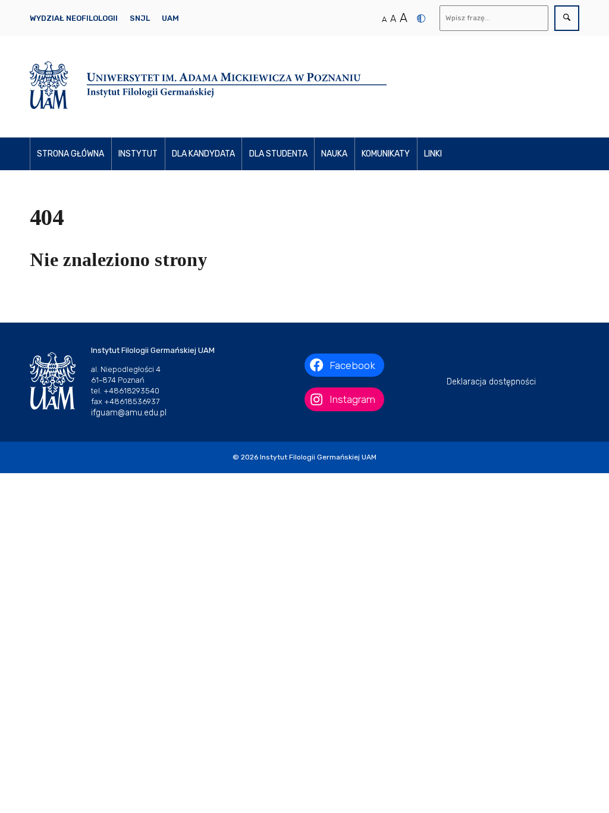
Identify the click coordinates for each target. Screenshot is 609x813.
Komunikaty (386, 154)
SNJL (140, 18)
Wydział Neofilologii (74, 18)
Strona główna (70, 154)
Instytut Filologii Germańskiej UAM (318, 457)
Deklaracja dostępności (491, 382)
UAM (170, 18)
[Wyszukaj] (566, 18)
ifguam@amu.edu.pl (129, 413)
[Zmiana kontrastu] (421, 18)
